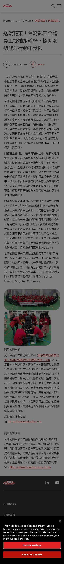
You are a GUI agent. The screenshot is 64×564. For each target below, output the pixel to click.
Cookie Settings (32, 545)
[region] (32, 540)
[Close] (60, 520)
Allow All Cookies (32, 554)
